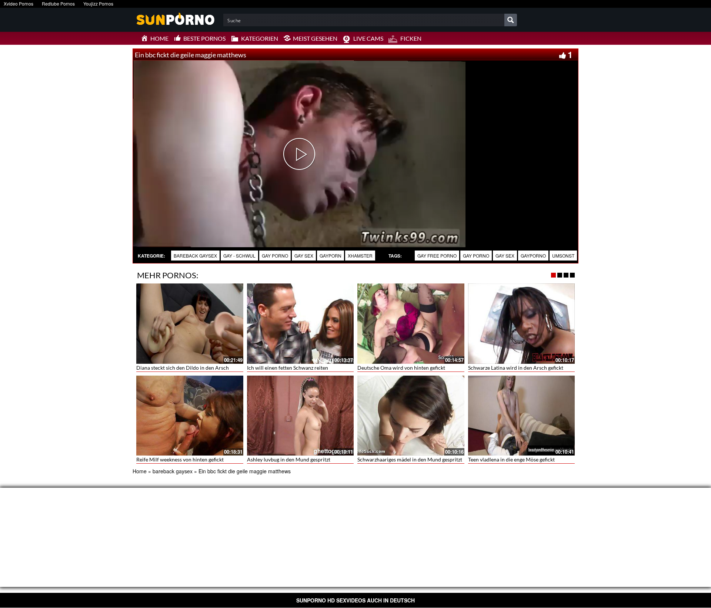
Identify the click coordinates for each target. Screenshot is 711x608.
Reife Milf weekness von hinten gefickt (180, 459)
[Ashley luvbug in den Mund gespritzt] (300, 416)
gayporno (533, 255)
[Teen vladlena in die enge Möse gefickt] (521, 416)
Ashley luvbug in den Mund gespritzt (288, 459)
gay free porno (437, 255)
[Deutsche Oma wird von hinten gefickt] (410, 323)
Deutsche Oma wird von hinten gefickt (401, 368)
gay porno (275, 255)
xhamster (360, 255)
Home (140, 471)
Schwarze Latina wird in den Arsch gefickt (515, 368)
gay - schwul (239, 255)
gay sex (303, 255)
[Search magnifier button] (510, 20)
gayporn (330, 255)
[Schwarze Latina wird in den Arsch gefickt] (521, 323)
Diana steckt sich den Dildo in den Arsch (182, 368)
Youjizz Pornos (98, 3)
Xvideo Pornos (18, 3)
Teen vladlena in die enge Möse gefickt (511, 459)
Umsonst (563, 255)
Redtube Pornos (58, 3)
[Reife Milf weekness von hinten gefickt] (189, 416)
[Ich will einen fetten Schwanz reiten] (300, 323)
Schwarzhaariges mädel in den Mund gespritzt (409, 459)
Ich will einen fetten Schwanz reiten (287, 368)
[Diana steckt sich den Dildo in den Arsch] (189, 323)
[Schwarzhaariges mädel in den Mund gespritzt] (410, 416)
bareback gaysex (195, 255)
